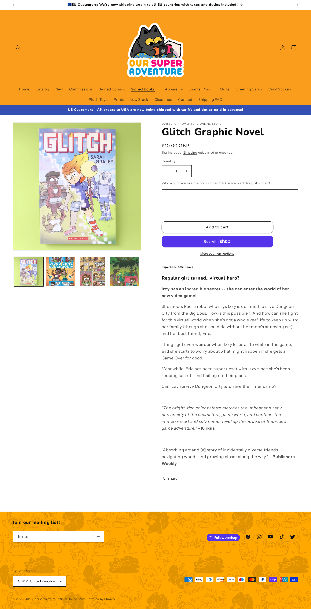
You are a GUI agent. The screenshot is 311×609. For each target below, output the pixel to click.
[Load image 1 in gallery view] (28, 272)
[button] (18, 47)
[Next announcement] (297, 5)
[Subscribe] (98, 536)
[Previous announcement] (13, 5)
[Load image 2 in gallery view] (60, 272)
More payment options (217, 253)
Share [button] (172, 478)
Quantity (169, 161)
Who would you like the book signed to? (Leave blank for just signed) (216, 183)
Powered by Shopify (101, 599)
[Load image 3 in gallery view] (92, 272)
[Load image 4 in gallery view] (124, 272)
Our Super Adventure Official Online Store (55, 599)
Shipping (190, 152)
